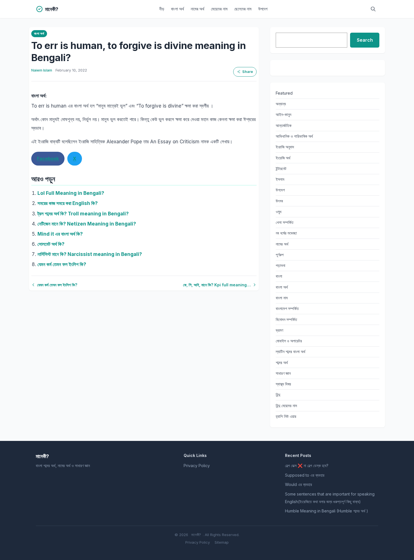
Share (247, 72)
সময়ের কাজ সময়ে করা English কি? (67, 203)
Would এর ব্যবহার (298, 484)
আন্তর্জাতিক (283, 125)
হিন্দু (278, 394)
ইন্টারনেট (281, 168)
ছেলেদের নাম (242, 9)
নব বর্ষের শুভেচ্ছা (286, 233)
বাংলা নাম (282, 297)
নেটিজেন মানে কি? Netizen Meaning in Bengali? (86, 224)
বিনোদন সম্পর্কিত (286, 319)
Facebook (48, 158)
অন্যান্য (281, 103)
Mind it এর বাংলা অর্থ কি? (60, 234)
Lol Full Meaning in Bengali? (70, 193)
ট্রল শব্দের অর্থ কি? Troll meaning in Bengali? (83, 214)
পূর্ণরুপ (280, 254)
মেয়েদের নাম (219, 9)
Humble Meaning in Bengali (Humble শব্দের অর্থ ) (326, 510)
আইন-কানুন (283, 114)
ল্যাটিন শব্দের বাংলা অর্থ (290, 351)
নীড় (161, 9)
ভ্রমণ (279, 330)
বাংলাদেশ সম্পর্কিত (287, 308)
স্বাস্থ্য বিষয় (283, 383)
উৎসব (279, 200)
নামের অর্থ (197, 9)
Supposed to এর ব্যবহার (304, 475)
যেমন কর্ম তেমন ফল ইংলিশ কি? (61, 264)
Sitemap (222, 542)
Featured (284, 93)
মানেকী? (196, 534)
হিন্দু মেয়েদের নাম (286, 405)
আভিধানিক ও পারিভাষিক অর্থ (294, 136)
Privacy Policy (197, 465)
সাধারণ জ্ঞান (283, 373)
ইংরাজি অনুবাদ (285, 146)
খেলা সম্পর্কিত (284, 222)
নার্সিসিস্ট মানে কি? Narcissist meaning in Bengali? (89, 254)
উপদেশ (263, 9)
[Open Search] (373, 9)
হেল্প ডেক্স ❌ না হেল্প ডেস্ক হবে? (306, 465)
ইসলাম (280, 179)
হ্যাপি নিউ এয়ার (286, 416)
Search (365, 40)
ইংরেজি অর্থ (283, 157)
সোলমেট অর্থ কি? (50, 244)
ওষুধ (278, 211)
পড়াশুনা (280, 265)
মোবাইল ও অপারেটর (289, 340)
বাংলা (279, 276)
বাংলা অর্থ (177, 9)
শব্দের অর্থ (282, 362)
